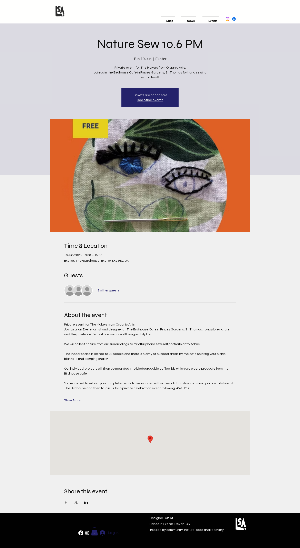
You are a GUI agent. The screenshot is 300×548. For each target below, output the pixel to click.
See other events (150, 100)
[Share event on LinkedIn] (86, 502)
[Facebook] (233, 19)
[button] (94, 531)
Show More (72, 400)
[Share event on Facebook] (66, 502)
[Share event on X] (76, 502)
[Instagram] (227, 19)
